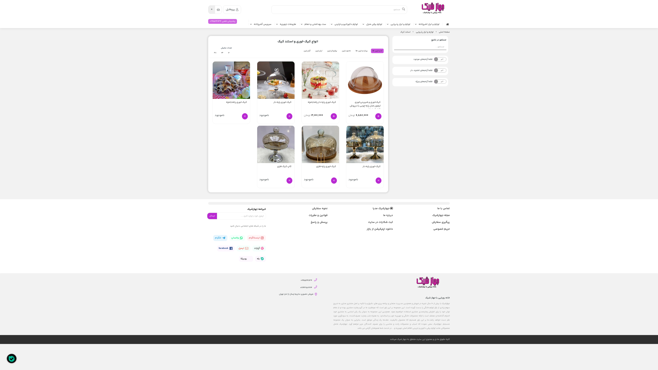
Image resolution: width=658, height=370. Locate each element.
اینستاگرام (254, 238)
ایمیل (241, 248)
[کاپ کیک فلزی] (276, 144)
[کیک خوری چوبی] (320, 144)
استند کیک (405, 32)
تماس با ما (443, 208)
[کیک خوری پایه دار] (276, 80)
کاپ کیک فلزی (284, 166)
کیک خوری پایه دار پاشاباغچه (322, 102)
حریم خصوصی (441, 229)
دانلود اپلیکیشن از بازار (380, 229)
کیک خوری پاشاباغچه (236, 102)
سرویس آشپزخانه (262, 24)
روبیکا (244, 259)
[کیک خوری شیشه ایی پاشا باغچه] (231, 80)
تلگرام (218, 238)
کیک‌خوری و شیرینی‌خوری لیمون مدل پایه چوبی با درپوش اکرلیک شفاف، (365, 105)
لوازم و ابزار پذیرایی (400, 24)
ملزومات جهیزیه (288, 24)
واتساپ (235, 238)
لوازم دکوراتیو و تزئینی (346, 24)
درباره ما (388, 215)
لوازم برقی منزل (374, 24)
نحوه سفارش (320, 208)
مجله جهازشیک (441, 215)
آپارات (257, 248)
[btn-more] (289, 116)
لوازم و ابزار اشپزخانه (429, 24)
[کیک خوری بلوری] (320, 80)
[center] (403, 10)
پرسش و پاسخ (319, 222)
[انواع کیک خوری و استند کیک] (433, 8)
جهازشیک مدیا (381, 208)
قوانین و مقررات (318, 215)
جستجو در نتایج (438, 40)
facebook (224, 248)
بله (258, 259)
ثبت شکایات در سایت (380, 222)
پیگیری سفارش (441, 222)
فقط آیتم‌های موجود (422, 59)
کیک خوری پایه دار (282, 102)
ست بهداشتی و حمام (315, 24)
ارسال (212, 216)
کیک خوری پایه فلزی (326, 166)
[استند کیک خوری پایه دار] (365, 144)
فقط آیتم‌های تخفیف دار (421, 70)
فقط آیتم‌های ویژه (424, 81)
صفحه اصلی (444, 32)
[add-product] (378, 116)
